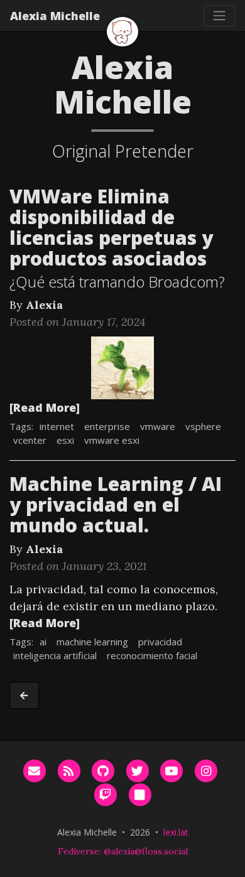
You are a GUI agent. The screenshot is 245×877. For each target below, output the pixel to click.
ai (43, 641)
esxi (65, 440)
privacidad (160, 641)
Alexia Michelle (55, 15)
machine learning (92, 641)
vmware (157, 426)
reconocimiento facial (152, 655)
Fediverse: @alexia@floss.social (123, 851)
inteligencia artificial (55, 655)
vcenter (29, 440)
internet (57, 426)
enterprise (107, 426)
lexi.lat (175, 832)
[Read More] (44, 407)
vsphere (203, 426)
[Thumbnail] (122, 366)
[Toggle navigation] (219, 15)
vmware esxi (111, 440)
